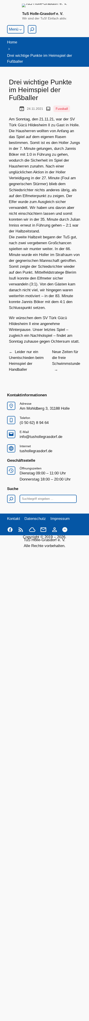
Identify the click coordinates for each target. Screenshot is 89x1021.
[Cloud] (32, 529)
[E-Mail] (43, 529)
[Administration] (54, 529)
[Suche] (32, 29)
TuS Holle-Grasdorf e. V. (42, 14)
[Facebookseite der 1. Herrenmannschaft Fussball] (10, 530)
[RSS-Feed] (20, 529)
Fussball (62, 108)
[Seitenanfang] (64, 529)
